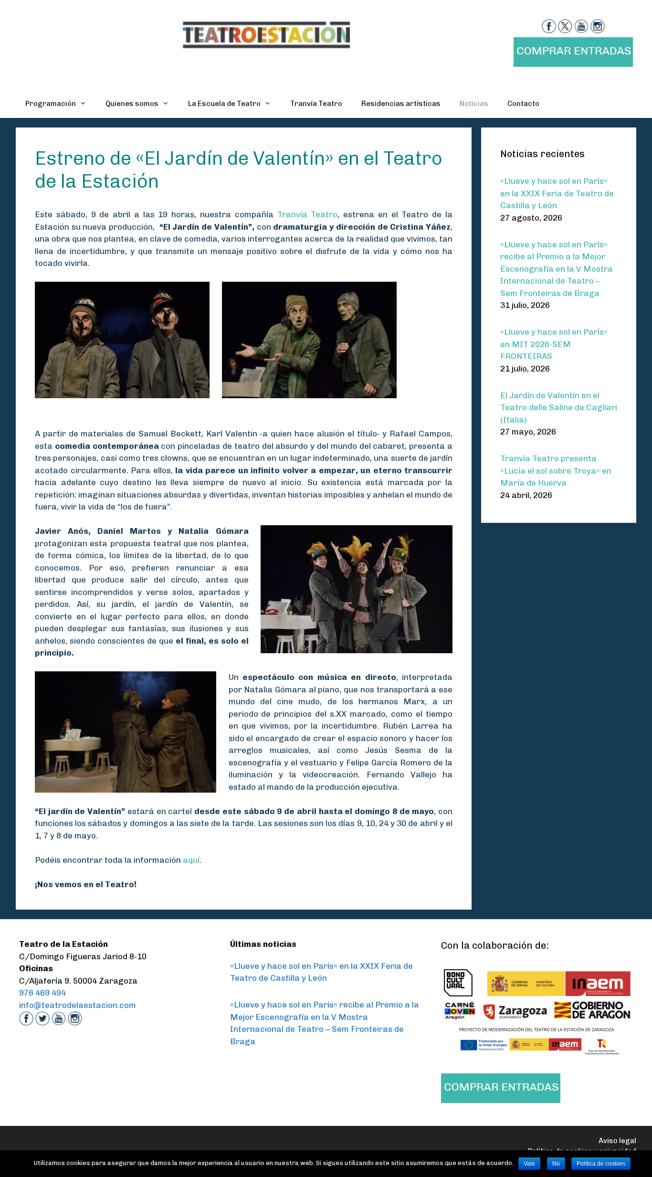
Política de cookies (601, 1163)
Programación (50, 103)
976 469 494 (42, 992)
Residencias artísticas (401, 103)
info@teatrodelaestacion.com (77, 1005)
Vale (529, 1163)
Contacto (523, 103)
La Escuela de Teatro (224, 103)
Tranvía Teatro (316, 103)
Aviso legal (617, 1140)
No (556, 1163)
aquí (191, 860)
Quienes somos (131, 103)
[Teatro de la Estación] (266, 34)
